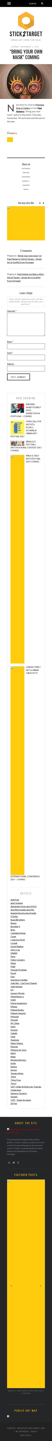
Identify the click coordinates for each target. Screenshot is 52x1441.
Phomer (14, 1046)
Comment (12, 311)
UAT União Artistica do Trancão (26, 1086)
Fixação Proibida (19, 969)
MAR (13, 1000)
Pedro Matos (17, 1043)
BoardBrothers (18, 919)
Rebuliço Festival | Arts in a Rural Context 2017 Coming (26, 446)
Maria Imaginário (19, 1003)
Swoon (14, 1070)
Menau (14, 1006)
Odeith (14, 1033)
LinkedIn (26, 185)
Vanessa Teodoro (19, 1093)
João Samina (16, 986)
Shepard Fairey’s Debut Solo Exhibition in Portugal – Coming (26, 410)
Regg (13, 1056)
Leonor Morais (18, 993)
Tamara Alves (17, 1073)
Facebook (26, 168)
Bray (13, 929)
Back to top (25, 1435)
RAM (13, 1053)
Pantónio (15, 1040)
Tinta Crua (16, 1080)
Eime (13, 956)
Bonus (14, 923)
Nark (13, 1026)
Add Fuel (15, 899)
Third (13, 1076)
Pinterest (26, 177)
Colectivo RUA (18, 939)
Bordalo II (15, 926)
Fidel (13, 966)
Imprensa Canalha (19, 979)
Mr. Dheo (15, 1023)
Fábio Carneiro (18, 959)
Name (10, 341)
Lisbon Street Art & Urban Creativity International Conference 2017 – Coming (26, 773)
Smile (13, 1063)
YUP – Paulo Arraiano (21, 1100)
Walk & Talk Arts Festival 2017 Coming (33, 458)
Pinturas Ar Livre (18, 1050)
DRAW (14, 953)
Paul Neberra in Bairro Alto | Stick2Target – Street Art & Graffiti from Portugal (25, 277)
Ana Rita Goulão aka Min (22, 909)
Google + (26, 181)
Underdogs (16, 1090)
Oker (13, 1036)
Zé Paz (14, 1103)
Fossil (13, 973)
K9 (12, 989)
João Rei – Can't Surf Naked (24, 983)
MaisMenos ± (17, 996)
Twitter (26, 172)
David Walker (17, 946)
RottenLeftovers (18, 1060)
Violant (14, 1096)
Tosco (13, 1083)
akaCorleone (17, 903)
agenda (15, 46)
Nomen (14, 1030)
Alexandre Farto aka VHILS (23, 906)
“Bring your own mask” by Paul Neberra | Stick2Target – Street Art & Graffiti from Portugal (24, 259)
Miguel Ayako (17, 1010)
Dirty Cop (15, 949)
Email (26, 189)
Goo (13, 976)
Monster (15, 1016)
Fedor (13, 963)
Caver (13, 936)
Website (10, 364)
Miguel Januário (18, 1013)
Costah (14, 943)
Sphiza (14, 1066)
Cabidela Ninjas (18, 933)
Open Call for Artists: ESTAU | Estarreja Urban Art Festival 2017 (26, 429)
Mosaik (14, 1020)
